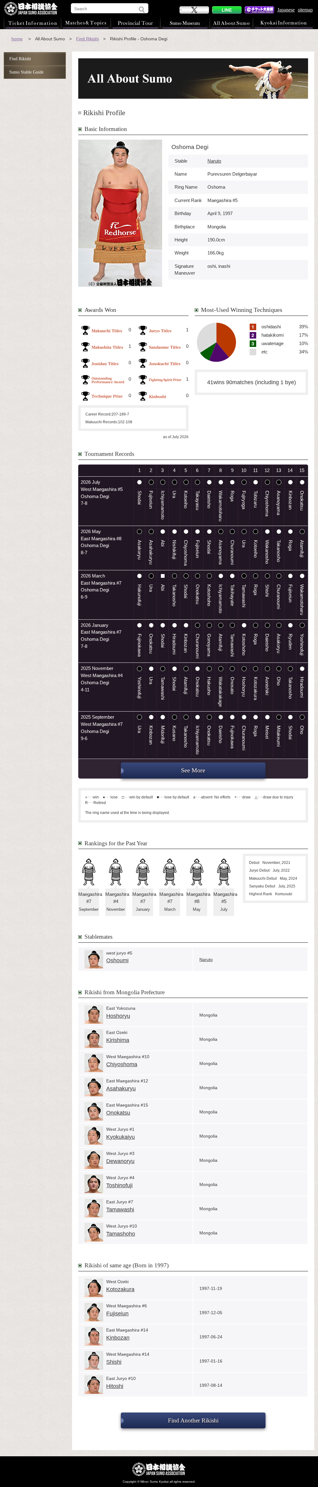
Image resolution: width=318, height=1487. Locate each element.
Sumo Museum (185, 23)
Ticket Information (32, 23)
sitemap (305, 9)
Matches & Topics (86, 23)
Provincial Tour (135, 23)
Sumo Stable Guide (26, 72)
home (17, 38)
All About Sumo (231, 23)
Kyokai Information (283, 23)
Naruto (214, 161)
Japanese (286, 9)
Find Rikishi (87, 38)
